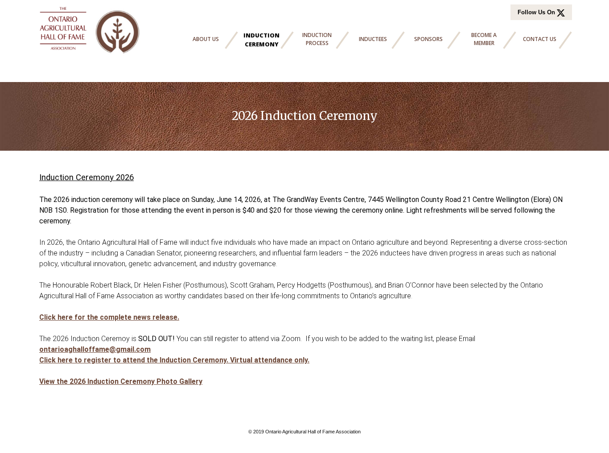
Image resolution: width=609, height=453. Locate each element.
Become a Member (484, 39)
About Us (206, 39)
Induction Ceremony (261, 39)
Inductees (373, 39)
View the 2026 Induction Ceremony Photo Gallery (120, 381)
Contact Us (539, 39)
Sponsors (428, 39)
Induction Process (317, 39)
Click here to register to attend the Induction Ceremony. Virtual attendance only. (174, 360)
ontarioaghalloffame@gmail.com (95, 349)
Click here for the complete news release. (109, 317)
